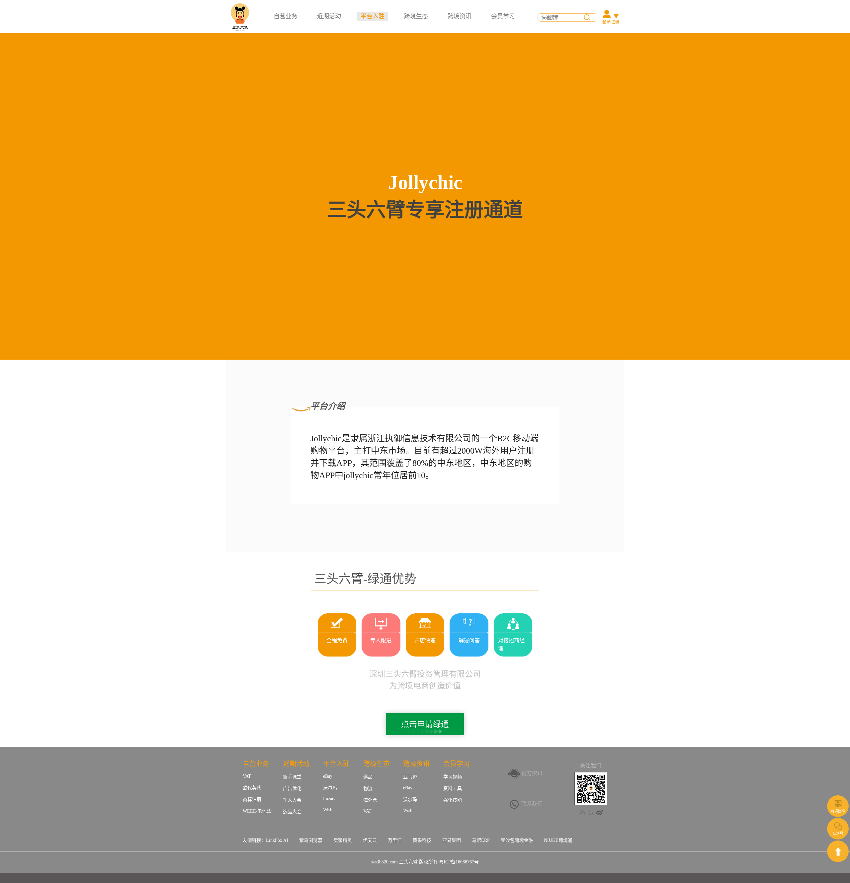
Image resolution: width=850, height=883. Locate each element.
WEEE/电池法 (257, 811)
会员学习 (503, 16)
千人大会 (292, 800)
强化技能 (452, 800)
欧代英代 (252, 787)
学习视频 (452, 776)
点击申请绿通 (425, 724)
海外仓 (370, 800)
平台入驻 (372, 16)
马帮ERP (481, 840)
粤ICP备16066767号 (459, 861)
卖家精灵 (342, 840)
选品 (368, 776)
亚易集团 (451, 840)
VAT (247, 776)
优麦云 (370, 840)
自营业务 (286, 16)
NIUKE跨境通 (558, 840)
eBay (327, 776)
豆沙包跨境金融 (517, 840)
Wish (327, 809)
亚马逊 (410, 776)
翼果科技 (422, 840)
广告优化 (292, 788)
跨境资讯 (459, 16)
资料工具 (452, 788)
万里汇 (395, 840)
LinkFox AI (277, 840)
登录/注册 (610, 22)
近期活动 (329, 16)
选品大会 (292, 811)
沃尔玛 (330, 787)
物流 (368, 788)
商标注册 (252, 799)
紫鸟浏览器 (310, 840)
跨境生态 (416, 16)
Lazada (329, 798)
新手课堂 (292, 776)
